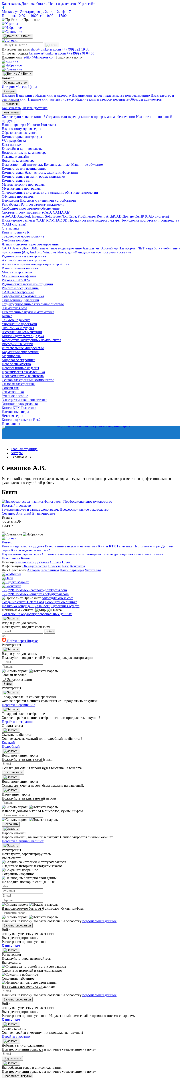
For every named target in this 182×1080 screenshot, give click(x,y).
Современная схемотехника (23, 296)
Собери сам (10, 388)
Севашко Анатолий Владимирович (28, 513)
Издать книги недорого (53, 95)
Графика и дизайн (15, 156)
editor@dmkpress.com (39, 57)
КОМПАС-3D (56, 220)
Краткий (8, 742)
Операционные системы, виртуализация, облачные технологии (50, 192)
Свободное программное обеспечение (30, 208)
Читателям (11, 103)
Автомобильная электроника (24, 260)
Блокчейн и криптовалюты (22, 148)
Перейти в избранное (18, 722)
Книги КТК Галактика (19, 408)
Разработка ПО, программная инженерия (33, 204)
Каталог (8, 542)
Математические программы (23, 184)
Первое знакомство (16, 364)
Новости (33, 124)
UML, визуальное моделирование (56, 248)
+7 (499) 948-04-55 (80, 53)
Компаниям (11, 112)
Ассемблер (109, 248)
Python (25, 248)
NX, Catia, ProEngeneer (78, 216)
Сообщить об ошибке (61, 602)
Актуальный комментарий (22, 332)
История (8, 87)
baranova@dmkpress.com (47, 53)
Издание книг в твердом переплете (102, 99)
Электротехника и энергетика (24, 400)
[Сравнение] (12, 31)
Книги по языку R (16, 232)
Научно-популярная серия (21, 128)
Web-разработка (14, 140)
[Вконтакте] (11, 586)
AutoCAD (9, 216)
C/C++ (7, 248)
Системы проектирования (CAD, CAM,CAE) (36, 212)
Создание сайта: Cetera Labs (23, 602)
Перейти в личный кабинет (23, 841)
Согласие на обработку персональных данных (37, 614)
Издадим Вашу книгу (18, 95)
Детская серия (12, 416)
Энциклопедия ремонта (20, 404)
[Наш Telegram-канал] (91, 432)
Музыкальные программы (21, 188)
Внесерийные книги (17, 344)
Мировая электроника (18, 360)
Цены (32, 87)
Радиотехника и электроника (24, 256)
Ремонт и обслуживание (20, 288)
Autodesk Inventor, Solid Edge (39, 216)
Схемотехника (13, 392)
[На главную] (10, 40)
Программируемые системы (23, 376)
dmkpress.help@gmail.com (49, 594)
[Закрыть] (11, 618)
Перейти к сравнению (18, 705)
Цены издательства (62, 4)
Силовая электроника (18, 384)
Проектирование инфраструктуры (94, 220)
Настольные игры (15, 412)
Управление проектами (19, 324)
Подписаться (12, 1058)
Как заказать (11, 4)
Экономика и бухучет (18, 328)
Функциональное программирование (102, 252)
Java (15, 248)
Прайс (66, 562)
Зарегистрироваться (17, 925)
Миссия (21, 87)
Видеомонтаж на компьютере (24, 152)
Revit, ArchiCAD (109, 216)
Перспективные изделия (20, 368)
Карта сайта (87, 4)
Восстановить (13, 772)
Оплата (41, 4)
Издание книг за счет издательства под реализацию (111, 95)
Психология (11, 558)
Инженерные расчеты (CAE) (23, 220)
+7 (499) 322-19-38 (75, 49)
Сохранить (11, 824)
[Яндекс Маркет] (15, 582)
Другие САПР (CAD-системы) (146, 216)
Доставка (29, 4)
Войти (49, 631)
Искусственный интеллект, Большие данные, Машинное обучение (52, 164)
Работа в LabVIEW (16, 280)
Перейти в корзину (16, 1036)
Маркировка (11, 356)
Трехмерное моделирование (23, 236)
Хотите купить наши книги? (23, 117)
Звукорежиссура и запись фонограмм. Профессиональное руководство (55, 509)
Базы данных (12, 144)
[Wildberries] (11, 574)
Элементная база (14, 308)
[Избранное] (12, 27)
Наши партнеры (14, 124)
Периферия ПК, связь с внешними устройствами (39, 200)
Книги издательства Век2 (21, 420)
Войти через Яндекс (22, 641)
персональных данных (99, 921)
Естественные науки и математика (28, 312)
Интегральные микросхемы (23, 348)
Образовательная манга (19, 132)
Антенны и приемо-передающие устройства (35, 264)
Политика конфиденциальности (26, 606)
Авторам (9, 91)
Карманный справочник (20, 352)
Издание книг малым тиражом (51, 99)
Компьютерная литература (22, 136)
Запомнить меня (19, 679)
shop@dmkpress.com (46, 49)
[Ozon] (7, 578)
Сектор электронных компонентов (28, 380)
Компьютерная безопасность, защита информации (40, 172)
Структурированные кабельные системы (33, 304)
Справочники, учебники (20, 300)
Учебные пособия (15, 240)
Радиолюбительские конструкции (27, 284)
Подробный (11, 746)
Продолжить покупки (18, 1076)
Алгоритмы (91, 248)
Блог (65, 566)
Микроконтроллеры (17, 272)
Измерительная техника (20, 268)
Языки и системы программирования (30, 244)
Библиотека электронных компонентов (31, 340)
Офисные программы (18, 196)
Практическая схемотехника (23, 372)
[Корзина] (10, 23)
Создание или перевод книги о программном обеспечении (90, 117)
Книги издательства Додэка (23, 336)
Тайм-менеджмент (16, 320)
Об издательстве (15, 82)
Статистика (10, 228)
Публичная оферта (65, 606)
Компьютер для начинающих (24, 168)
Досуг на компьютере (18, 160)
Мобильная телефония (19, 276)
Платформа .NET (131, 248)
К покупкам (11, 946)
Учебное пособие (15, 396)
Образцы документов (145, 99)
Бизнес (7, 316)
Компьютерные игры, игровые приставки (33, 176)
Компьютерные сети (17, 180)
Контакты (48, 124)
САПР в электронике (18, 292)
